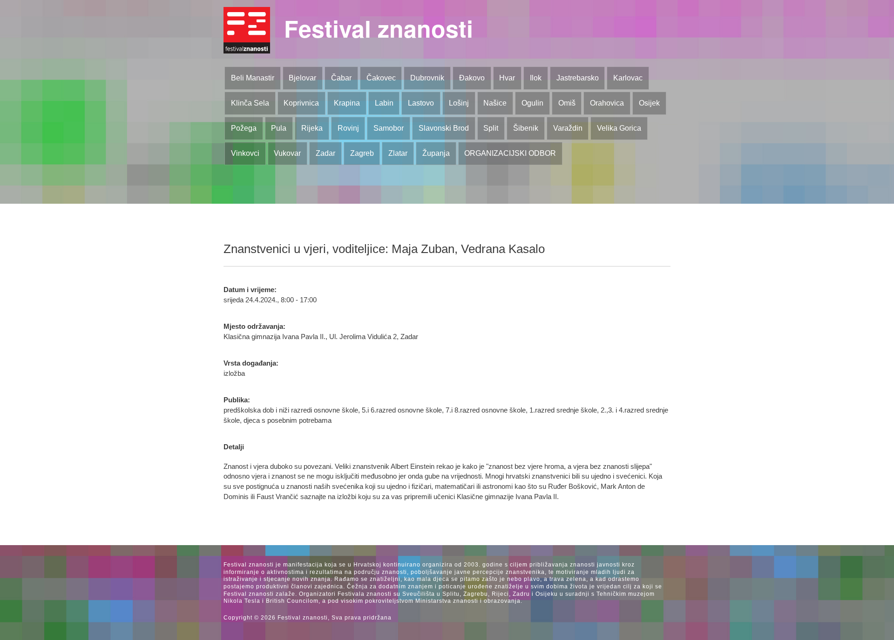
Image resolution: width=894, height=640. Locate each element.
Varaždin (567, 128)
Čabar (341, 78)
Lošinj (459, 103)
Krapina (347, 103)
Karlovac (628, 78)
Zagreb (362, 153)
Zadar (325, 153)
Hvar (507, 78)
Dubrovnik (427, 78)
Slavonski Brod (444, 128)
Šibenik (525, 128)
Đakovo (472, 78)
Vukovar (287, 153)
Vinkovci (245, 153)
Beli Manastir (252, 78)
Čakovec (381, 78)
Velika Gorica (619, 128)
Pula (278, 128)
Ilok (536, 78)
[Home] (247, 30)
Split (490, 128)
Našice (495, 103)
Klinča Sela (250, 103)
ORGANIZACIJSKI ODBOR (510, 153)
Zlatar (397, 153)
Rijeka (312, 128)
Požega (244, 128)
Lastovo (421, 103)
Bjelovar (302, 78)
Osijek (649, 103)
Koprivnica (301, 103)
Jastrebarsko (577, 78)
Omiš (567, 103)
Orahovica (607, 103)
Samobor (388, 128)
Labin (384, 103)
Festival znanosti (378, 28)
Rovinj (348, 128)
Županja (436, 153)
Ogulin (532, 103)
